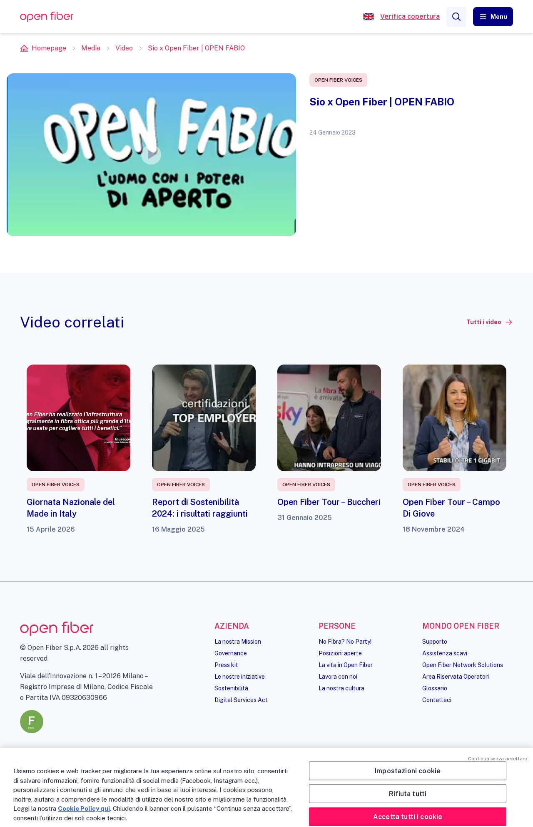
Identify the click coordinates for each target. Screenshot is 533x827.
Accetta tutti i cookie (408, 817)
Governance (230, 653)
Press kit (226, 665)
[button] (493, 16)
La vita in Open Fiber (346, 665)
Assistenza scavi (444, 653)
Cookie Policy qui (84, 808)
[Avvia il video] (151, 154)
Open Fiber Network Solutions (462, 665)
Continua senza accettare (497, 758)
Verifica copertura (410, 16)
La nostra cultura (341, 688)
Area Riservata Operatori (455, 676)
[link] (489, 322)
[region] (266, 787)
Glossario (434, 688)
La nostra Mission (237, 641)
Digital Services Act (241, 700)
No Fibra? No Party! (345, 641)
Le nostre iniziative (239, 676)
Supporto (434, 641)
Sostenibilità (231, 688)
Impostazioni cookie (408, 771)
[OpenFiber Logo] (46, 17)
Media (90, 48)
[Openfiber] (369, 16)
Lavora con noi (338, 676)
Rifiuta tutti (407, 793)
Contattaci (436, 700)
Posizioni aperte (340, 653)
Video (124, 48)
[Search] (456, 17)
